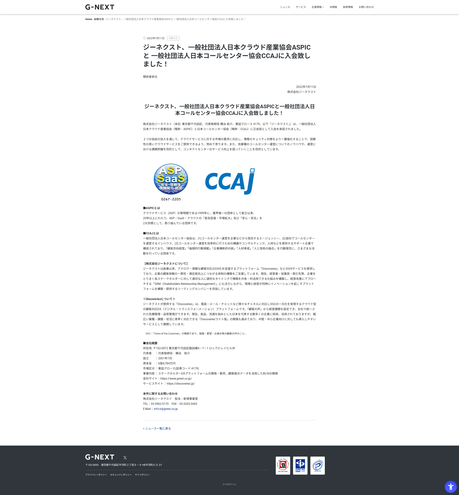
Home (88, 19)
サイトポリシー (142, 475)
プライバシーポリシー (96, 475)
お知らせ (99, 19)
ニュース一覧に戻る (158, 428)
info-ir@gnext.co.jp (166, 409)
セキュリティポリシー (121, 475)
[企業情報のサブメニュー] (323, 7)
